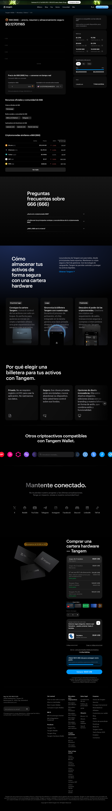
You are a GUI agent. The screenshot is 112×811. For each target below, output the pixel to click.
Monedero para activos (72, 727)
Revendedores (97, 707)
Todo (89, 64)
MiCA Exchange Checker (55, 715)
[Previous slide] (7, 403)
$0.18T (64, 154)
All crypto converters (71, 745)
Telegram (45, 512)
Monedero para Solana (72, 714)
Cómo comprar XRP (72, 781)
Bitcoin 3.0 (84, 716)
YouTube (34, 512)
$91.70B (63, 164)
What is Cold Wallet (53, 702)
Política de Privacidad (23, 715)
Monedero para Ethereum (71, 708)
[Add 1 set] (77, 615)
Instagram (56, 512)
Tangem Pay (51, 727)
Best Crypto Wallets (53, 705)
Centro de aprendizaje (100, 721)
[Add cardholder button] (98, 623)
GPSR (82, 708)
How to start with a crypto (56, 699)
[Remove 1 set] (68, 615)
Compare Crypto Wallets (55, 707)
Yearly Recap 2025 (99, 732)
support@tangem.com (10, 702)
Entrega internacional (100, 705)
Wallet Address (83, 722)
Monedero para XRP (71, 718)
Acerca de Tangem (99, 699)
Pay (51, 7)
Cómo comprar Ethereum (71, 763)
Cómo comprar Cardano (71, 775)
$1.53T (64, 145)
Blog (94, 715)
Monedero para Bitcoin (72, 703)
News (94, 718)
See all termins (83, 726)
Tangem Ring (51, 733)
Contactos (96, 737)
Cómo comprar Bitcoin (71, 757)
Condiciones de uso (84, 700)
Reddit (24, 512)
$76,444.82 (43, 145)
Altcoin (82, 719)
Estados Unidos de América (90, 650)
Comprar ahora (74, 2)
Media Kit (96, 726)
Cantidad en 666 (13, 82)
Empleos (95, 734)
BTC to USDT (72, 737)
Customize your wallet (100, 713)
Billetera (39, 7)
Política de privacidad (84, 704)
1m (84, 64)
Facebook (67, 512)
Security (95, 702)
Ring (46, 7)
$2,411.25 (44, 150)
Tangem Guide (97, 729)
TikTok (97, 512)
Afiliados (96, 710)
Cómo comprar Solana (71, 769)
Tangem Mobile (52, 730)
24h (78, 64)
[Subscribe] (26, 709)
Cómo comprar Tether (71, 786)
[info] (87, 40)
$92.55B (63, 159)
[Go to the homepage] (8, 7)
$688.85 (44, 164)
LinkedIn (87, 512)
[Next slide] (105, 403)
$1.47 (45, 159)
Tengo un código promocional (94, 645)
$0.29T (63, 150)
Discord (77, 512)
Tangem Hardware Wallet (55, 736)
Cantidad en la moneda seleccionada (47, 82)
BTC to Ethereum (71, 741)
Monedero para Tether (72, 722)
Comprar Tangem (102, 7)
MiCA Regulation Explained (52, 719)
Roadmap (96, 724)
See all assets (70, 791)
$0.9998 (44, 154)
